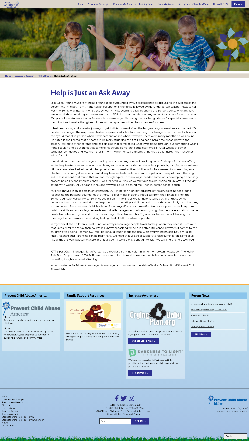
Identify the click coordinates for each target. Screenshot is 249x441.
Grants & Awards (166, 4)
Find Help (7, 405)
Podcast (238, 4)
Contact (137, 414)
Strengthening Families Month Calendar (23, 420)
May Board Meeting (200, 315)
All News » (201, 334)
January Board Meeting (202, 326)
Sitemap (127, 414)
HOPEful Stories (44, 76)
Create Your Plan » (143, 341)
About (81, 4)
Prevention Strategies (98, 4)
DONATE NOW (221, 4)
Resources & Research (124, 4)
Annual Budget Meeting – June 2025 (209, 309)
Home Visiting (9, 408)
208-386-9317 (116, 408)
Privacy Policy (114, 414)
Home (8, 76)
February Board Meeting (203, 321)
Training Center (147, 4)
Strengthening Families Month (194, 4)
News (5, 423)
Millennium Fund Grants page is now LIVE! (211, 304)
